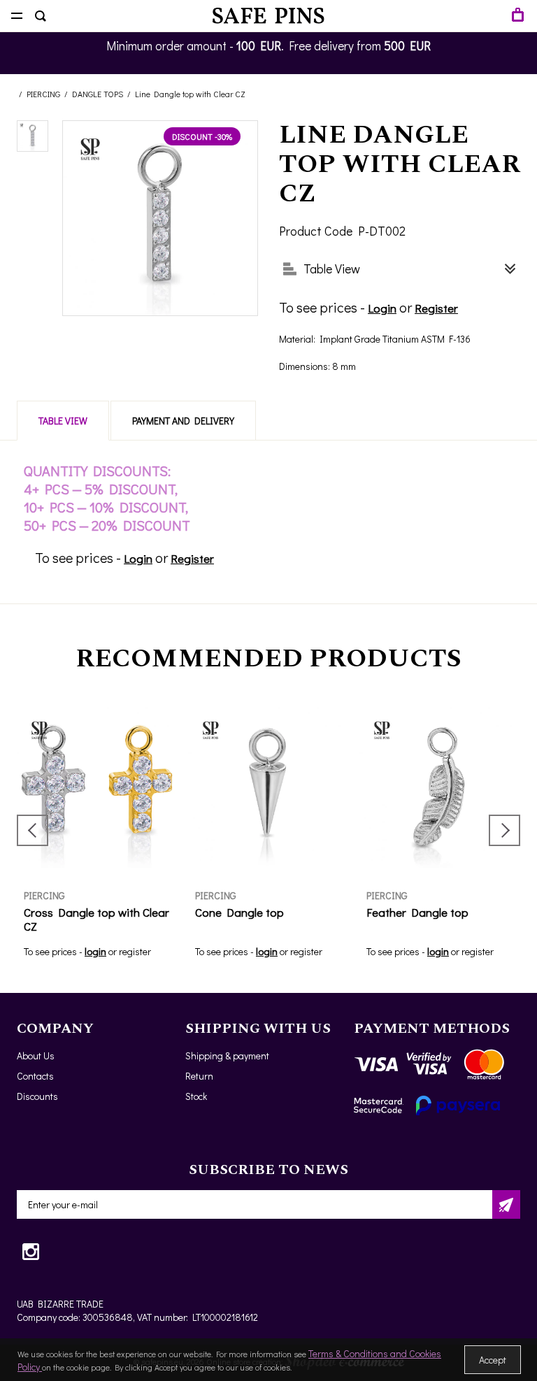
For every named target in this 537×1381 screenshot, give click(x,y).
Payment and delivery (183, 420)
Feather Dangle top (417, 912)
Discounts (37, 1096)
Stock (196, 1096)
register (135, 951)
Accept (492, 1359)
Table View (62, 420)
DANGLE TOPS (97, 93)
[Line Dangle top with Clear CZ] (32, 136)
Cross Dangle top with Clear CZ (96, 919)
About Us (36, 1055)
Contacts (35, 1075)
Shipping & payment (227, 1055)
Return (199, 1075)
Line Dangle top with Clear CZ (190, 93)
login (95, 951)
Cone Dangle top (239, 912)
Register (436, 308)
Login (382, 308)
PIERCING (43, 93)
